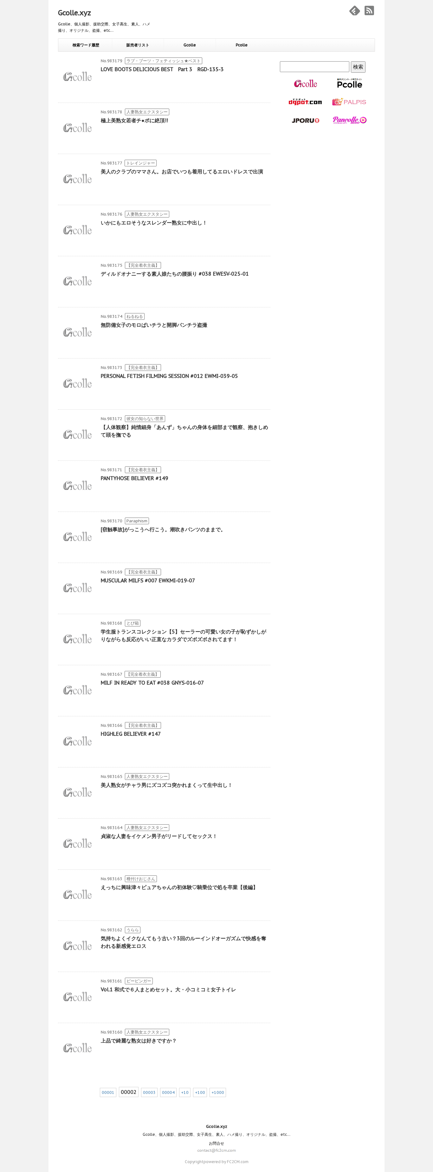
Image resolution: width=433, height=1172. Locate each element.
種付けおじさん (140, 878)
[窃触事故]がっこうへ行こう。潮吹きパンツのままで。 (163, 529)
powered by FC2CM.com (226, 1161)
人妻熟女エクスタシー (147, 112)
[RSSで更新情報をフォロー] (369, 10)
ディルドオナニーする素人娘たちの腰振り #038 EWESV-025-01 (175, 274)
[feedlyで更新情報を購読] (354, 10)
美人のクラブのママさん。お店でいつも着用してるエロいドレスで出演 (182, 171)
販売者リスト (137, 45)
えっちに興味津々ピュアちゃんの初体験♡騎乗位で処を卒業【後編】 (179, 887)
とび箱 (132, 623)
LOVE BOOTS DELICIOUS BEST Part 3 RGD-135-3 (162, 69)
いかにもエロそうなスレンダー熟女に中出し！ (154, 222)
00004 (168, 1092)
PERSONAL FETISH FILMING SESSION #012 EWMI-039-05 (169, 376)
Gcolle (190, 45)
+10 (185, 1092)
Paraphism (136, 521)
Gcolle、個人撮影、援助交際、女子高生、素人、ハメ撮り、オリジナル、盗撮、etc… (216, 1134)
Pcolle (242, 45)
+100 (200, 1092)
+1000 (217, 1092)
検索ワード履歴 (86, 45)
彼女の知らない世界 (145, 418)
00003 (149, 1092)
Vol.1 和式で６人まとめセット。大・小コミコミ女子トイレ (168, 989)
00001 (108, 1092)
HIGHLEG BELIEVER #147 (131, 734)
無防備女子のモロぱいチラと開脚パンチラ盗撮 (154, 325)
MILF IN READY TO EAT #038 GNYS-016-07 (152, 683)
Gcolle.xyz (74, 12)
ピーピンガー (138, 981)
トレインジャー (140, 163)
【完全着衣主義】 (142, 265)
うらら (132, 930)
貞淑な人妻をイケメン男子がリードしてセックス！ (159, 836)
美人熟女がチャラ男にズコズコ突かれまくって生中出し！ (167, 785)
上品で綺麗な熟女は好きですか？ (139, 1040)
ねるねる (134, 316)
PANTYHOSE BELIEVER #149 (134, 478)
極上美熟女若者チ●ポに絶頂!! (134, 120)
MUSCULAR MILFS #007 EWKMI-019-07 (148, 580)
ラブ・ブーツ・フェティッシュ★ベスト (163, 61)
